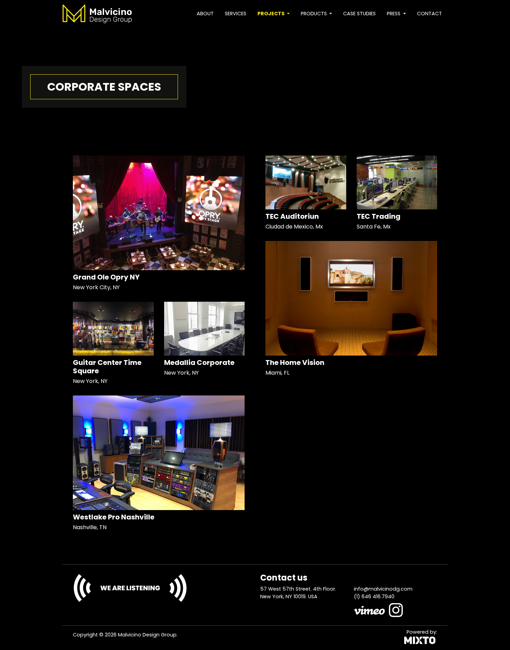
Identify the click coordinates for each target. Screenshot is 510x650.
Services (235, 13)
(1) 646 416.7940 (374, 596)
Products (314, 13)
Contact (429, 13)
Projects (271, 13)
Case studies (359, 13)
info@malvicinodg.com (383, 588)
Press (394, 13)
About (205, 13)
